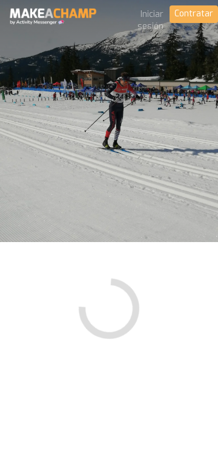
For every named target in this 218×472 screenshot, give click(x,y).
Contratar (193, 13)
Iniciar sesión (150, 20)
